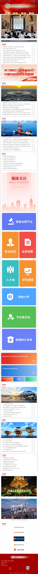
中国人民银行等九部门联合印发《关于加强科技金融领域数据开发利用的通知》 (16, 446)
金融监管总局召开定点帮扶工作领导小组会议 (10, 102)
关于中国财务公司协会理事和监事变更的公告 (10, 168)
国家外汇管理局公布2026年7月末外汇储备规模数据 (11, 442)
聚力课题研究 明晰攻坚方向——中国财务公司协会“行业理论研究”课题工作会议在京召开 (17, 55)
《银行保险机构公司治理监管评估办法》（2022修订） (11, 409)
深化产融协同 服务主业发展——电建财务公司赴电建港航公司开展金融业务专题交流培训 (17, 139)
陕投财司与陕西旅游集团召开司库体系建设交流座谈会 (11, 137)
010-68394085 (5, 565)
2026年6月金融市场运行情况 (7, 449)
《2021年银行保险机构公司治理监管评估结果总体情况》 (12, 412)
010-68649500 (5, 562)
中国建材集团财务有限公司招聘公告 (9, 461)
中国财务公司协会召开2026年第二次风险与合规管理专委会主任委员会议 (15, 62)
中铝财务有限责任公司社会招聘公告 (9, 457)
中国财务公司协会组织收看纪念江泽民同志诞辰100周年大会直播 (13, 46)
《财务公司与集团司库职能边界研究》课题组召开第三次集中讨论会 (14, 50)
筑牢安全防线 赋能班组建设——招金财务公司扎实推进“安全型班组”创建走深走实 (16, 142)
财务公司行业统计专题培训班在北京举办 (9, 48)
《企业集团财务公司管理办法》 (8, 410)
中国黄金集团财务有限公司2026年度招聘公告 (10, 459)
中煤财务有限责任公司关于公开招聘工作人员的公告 (11, 468)
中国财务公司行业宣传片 (19, 497)
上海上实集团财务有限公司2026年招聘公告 (10, 464)
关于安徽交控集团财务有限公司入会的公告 (10, 166)
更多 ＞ (35, 44)
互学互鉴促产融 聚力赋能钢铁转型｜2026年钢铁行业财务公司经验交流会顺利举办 (16, 53)
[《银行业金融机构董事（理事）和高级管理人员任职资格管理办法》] (19, 394)
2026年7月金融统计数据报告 (7, 440)
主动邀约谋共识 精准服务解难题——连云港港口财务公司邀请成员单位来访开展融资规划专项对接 (19, 146)
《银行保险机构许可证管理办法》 (8, 403)
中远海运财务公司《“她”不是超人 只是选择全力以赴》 (19, 519)
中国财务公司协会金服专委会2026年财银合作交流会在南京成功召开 (14, 59)
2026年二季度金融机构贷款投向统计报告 (9, 447)
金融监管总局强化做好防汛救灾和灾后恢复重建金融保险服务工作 (13, 111)
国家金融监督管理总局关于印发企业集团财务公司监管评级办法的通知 (14, 407)
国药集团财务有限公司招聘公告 (8, 470)
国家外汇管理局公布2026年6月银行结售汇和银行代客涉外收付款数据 (14, 451)
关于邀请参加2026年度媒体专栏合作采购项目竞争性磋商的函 (13, 163)
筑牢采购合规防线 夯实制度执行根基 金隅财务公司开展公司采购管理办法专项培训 (16, 144)
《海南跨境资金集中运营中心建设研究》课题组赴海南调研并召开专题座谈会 (15, 52)
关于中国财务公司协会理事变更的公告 (9, 156)
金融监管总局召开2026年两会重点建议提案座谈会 (11, 107)
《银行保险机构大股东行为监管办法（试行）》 (10, 414)
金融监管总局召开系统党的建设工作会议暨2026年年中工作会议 (13, 105)
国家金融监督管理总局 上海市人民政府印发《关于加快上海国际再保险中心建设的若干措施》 (18, 114)
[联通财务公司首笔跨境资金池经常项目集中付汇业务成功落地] (19, 128)
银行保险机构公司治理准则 (7, 416)
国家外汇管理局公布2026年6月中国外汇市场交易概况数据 (12, 444)
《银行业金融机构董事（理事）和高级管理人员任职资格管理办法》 (14, 405)
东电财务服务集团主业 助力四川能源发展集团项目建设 (12, 149)
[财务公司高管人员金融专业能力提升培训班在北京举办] (19, 28)
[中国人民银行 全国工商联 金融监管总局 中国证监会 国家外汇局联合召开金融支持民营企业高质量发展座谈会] (19, 93)
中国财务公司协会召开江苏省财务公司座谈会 (10, 60)
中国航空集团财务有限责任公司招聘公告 (9, 466)
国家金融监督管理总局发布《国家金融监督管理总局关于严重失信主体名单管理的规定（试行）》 (18, 109)
